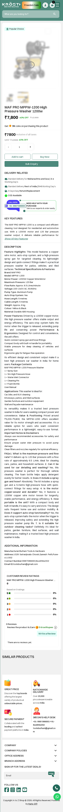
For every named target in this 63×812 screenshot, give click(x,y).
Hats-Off (32, 804)
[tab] (31, 745)
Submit (51, 774)
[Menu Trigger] (57, 4)
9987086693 (28, 561)
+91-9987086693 (41, 721)
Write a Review (47, 633)
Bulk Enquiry (31, 163)
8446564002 (42, 561)
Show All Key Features (16, 238)
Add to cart (17, 156)
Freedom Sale (31, 5)
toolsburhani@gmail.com (25, 564)
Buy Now (44, 156)
